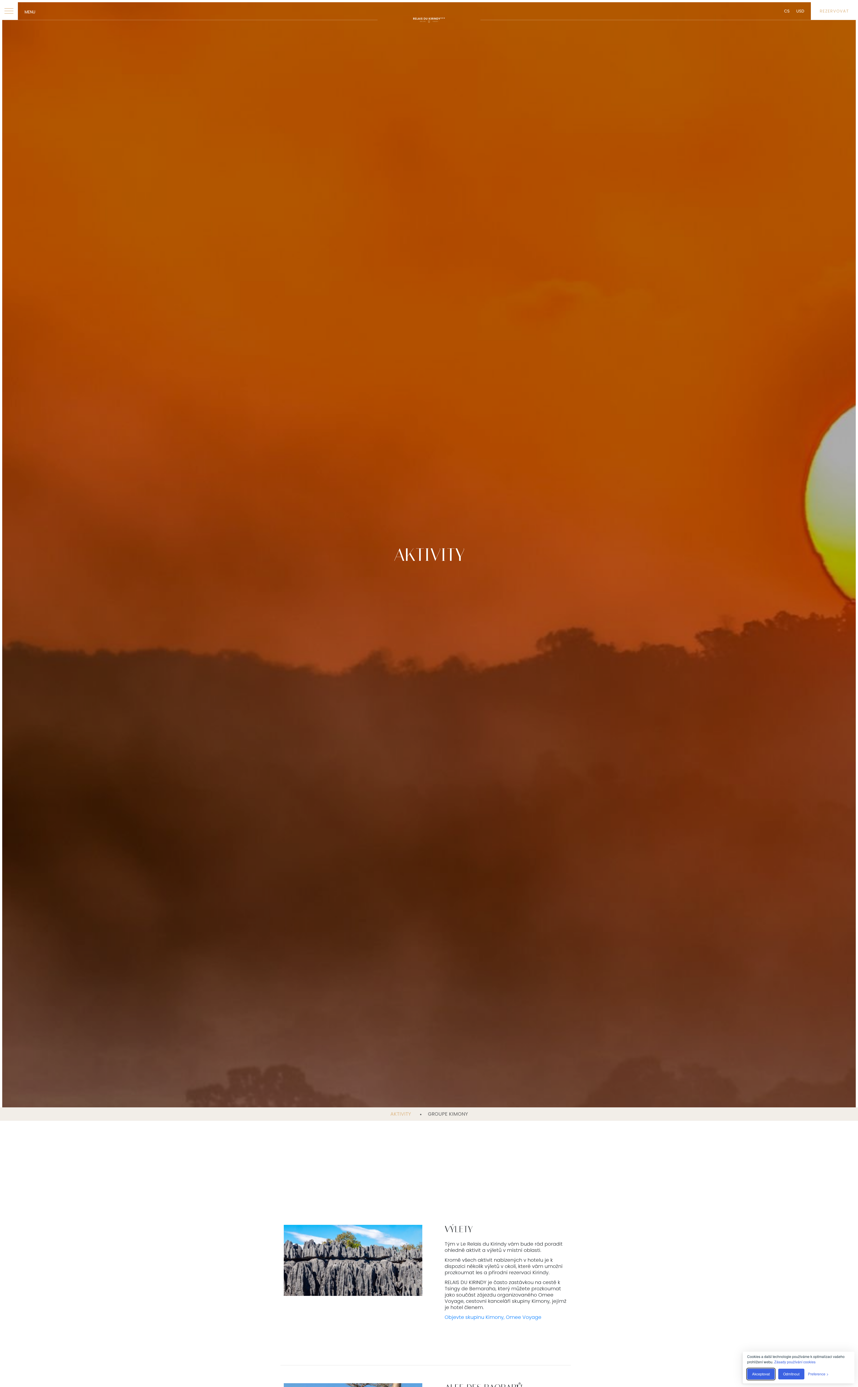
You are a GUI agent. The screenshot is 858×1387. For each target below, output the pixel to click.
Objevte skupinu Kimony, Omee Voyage (493, 1317)
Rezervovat (834, 11)
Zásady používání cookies (795, 1361)
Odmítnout (791, 1374)
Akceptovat (761, 1374)
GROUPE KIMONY (448, 1113)
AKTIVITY (401, 1113)
